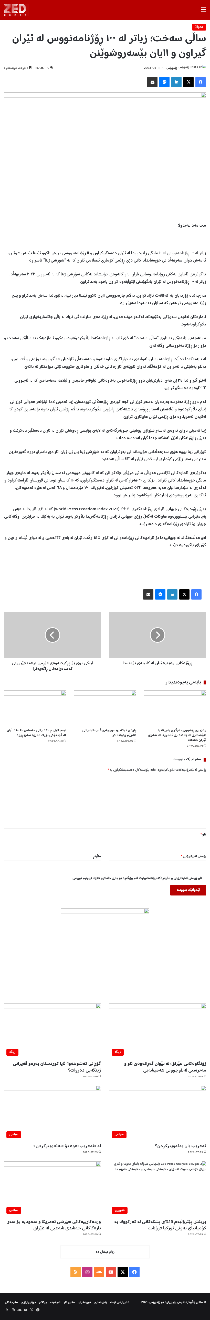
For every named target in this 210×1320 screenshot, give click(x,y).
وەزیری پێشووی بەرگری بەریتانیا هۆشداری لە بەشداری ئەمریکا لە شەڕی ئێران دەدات (177, 735)
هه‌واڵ (199, 27)
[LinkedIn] (176, 82)
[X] (188, 82)
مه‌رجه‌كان (11, 1302)
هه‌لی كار (69, 1302)
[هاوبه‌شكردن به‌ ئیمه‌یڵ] (152, 82)
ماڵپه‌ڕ (97, 856)
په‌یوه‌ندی (100, 1302)
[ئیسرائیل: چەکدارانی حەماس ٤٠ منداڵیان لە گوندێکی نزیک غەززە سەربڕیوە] (35, 708)
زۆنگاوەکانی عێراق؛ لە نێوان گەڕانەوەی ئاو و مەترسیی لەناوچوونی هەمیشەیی (165, 1067)
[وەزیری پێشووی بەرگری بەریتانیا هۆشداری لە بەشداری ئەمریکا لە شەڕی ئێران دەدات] (175, 708)
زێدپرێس (171, 68)
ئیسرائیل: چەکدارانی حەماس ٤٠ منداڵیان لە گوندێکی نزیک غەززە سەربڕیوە (36, 733)
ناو (203, 834)
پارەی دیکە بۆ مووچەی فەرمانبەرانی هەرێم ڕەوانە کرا (109, 733)
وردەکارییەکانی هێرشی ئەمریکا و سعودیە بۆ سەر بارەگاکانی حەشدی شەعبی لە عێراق (54, 1225)
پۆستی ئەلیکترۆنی (193, 856)
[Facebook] (200, 82)
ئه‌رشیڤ (55, 1302)
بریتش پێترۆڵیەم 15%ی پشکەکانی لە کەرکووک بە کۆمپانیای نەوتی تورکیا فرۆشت (160, 1225)
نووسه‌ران (84, 1302)
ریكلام (43, 1302)
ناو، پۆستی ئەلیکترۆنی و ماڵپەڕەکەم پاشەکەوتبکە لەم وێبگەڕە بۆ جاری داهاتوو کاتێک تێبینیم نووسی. (137, 878)
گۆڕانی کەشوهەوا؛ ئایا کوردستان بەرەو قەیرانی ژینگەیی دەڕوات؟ (57, 1067)
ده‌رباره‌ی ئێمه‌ (119, 1302)
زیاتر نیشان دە (105, 1252)
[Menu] (203, 12)
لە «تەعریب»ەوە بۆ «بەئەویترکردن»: (67, 1146)
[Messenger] (164, 82)
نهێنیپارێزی (28, 1302)
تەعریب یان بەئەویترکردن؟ (180, 1146)
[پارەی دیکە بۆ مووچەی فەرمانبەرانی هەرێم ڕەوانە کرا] (105, 708)
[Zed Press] (16, 10)
